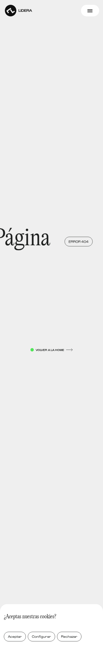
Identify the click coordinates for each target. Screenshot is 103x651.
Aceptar (15, 636)
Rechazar (69, 636)
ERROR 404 (76, 241)
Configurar (41, 636)
